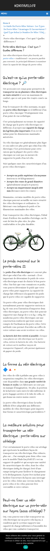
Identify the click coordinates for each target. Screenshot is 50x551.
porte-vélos (8, 58)
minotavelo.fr (25, 5)
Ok (25, 547)
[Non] (47, 541)
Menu (4, 13)
